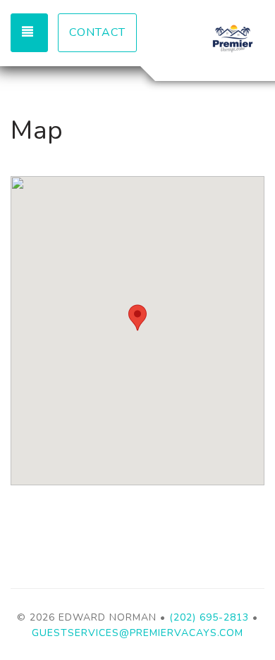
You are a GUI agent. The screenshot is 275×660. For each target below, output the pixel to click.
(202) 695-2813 (209, 617)
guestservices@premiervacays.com (137, 633)
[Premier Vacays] (201, 38)
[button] (137, 317)
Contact (97, 32)
